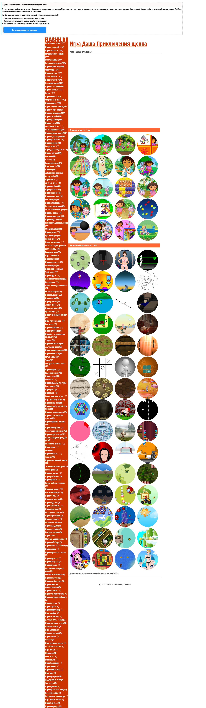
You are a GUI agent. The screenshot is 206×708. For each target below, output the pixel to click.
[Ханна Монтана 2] (125, 270)
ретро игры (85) (52, 146)
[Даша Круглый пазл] (102, 240)
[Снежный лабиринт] (102, 440)
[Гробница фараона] (102, 398)
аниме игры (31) (52, 238)
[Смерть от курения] (102, 270)
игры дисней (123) (53, 116)
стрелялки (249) (52, 69)
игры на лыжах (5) (53, 633)
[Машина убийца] (80, 398)
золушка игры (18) (53, 346)
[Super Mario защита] (80, 526)
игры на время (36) (53, 212)
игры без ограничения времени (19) (55, 335)
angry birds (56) (52, 176)
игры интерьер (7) (53, 561)
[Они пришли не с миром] (102, 505)
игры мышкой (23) (53, 294)
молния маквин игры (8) (56, 538)
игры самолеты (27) (54, 262)
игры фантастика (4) (54, 669)
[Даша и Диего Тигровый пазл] (125, 197)
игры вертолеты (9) (54, 499)
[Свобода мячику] (147, 270)
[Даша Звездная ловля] (147, 218)
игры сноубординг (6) (54, 581)
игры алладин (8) (53, 525)
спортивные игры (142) (55, 99)
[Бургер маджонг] (102, 569)
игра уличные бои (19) (55, 320)
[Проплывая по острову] (102, 312)
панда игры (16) (52, 386)
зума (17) (49, 360)
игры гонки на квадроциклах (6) (53, 585)
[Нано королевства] (147, 398)
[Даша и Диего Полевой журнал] (125, 176)
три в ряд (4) (51, 683)
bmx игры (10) (51, 469)
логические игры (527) (55, 43)
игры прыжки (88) (53, 142)
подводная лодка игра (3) (56, 696)
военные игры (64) (53, 162)
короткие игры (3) (53, 692)
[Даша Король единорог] (147, 197)
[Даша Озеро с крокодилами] (80, 197)
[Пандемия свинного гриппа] (80, 376)
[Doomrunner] (80, 483)
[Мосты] (80, 312)
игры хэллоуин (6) (53, 577)
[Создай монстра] (102, 462)
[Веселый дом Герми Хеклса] (102, 291)
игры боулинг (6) (52, 603)
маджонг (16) (51, 379)
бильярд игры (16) (53, 372)
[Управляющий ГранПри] (147, 462)
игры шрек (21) (52, 298)
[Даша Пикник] (80, 176)
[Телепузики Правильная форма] (80, 440)
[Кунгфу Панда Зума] (102, 547)
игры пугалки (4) (52, 686)
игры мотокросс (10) (54, 489)
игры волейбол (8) (53, 529)
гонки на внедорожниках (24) (56, 287)
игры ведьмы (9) (52, 502)
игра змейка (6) (52, 613)
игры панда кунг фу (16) (55, 382)
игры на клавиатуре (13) (56, 412)
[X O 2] (102, 376)
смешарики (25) (52, 282)
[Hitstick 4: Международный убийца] (147, 312)
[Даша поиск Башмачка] (102, 154)
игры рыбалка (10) (53, 476)
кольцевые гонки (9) (54, 512)
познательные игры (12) (56, 430)
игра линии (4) (51, 649)
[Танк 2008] (147, 483)
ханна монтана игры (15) (56, 396)
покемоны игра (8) (53, 522)
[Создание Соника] (125, 376)
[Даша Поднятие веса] (80, 240)
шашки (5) (49, 639)
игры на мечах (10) (53, 473)
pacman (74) (50, 156)
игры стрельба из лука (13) (55, 423)
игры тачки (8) (51, 535)
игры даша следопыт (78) (56, 149)
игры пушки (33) (52, 232)
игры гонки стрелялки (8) (56, 545)
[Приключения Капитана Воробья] (125, 569)
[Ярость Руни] (125, 419)
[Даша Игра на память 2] (147, 154)
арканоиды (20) (52, 311)
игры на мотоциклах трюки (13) (54, 417)
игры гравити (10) (53, 479)
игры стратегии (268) (54, 66)
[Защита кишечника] (80, 505)
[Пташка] (147, 526)
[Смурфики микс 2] (80, 355)
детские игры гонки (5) (55, 619)
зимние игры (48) (53, 182)
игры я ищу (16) (52, 376)
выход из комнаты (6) (55, 574)
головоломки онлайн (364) (54, 55)
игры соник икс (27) (54, 268)
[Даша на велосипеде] (147, 240)
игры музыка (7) (52, 564)
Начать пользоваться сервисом (24, 30)
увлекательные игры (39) (56, 209)
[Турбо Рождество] (80, 291)
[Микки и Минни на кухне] (80, 569)
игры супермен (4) (53, 676)
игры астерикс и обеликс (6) (56, 598)
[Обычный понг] (147, 419)
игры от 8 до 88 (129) (54, 109)
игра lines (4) (50, 672)
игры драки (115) (52, 123)
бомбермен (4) (51, 659)
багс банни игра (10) (54, 492)
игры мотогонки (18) (54, 343)
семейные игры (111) (54, 126)
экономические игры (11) (56, 466)
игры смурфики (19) (54, 327)
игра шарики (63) (52, 166)
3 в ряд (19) (50, 340)
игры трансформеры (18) (56, 350)
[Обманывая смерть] (80, 334)
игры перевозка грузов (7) (55, 553)
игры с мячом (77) (53, 152)
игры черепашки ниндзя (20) (56, 316)
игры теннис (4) (52, 666)
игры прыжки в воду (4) (56, 689)
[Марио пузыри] (102, 526)
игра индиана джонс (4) (55, 643)
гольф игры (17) (52, 356)
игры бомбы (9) (52, 495)
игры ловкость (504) (54, 50)
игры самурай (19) (53, 330)
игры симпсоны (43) (54, 196)
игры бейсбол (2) (52, 702)
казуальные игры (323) (55, 63)
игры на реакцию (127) (55, 112)
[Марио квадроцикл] (147, 505)
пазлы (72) (50, 159)
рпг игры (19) (51, 324)
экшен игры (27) (52, 265)
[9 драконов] (80, 547)
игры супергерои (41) (54, 202)
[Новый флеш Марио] (147, 547)
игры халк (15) (51, 392)
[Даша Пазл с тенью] (125, 240)
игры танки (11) (52, 447)
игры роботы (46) (53, 189)
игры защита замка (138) (56, 106)
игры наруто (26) (52, 275)
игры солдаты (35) (53, 219)
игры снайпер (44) (53, 192)
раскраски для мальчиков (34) (56, 224)
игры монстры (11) (53, 453)
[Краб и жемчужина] (125, 505)
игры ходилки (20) (53, 308)
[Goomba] (125, 526)
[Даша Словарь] (102, 218)
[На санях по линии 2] (125, 312)
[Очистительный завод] (147, 440)
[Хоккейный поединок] (125, 462)
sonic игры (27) (51, 272)
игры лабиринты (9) (54, 505)
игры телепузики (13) (54, 427)
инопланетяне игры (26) (56, 278)
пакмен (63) (50, 169)
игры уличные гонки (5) (56, 623)
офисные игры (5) (53, 626)
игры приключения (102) (56, 133)
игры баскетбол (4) (53, 662)
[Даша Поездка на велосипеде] (125, 154)
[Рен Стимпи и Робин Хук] (125, 334)
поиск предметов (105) (55, 129)
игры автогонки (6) (53, 616)
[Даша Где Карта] (102, 176)
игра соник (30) (52, 255)
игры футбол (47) (53, 186)
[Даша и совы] (125, 218)
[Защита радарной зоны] (80, 270)
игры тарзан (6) (52, 606)
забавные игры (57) (54, 172)
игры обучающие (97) (55, 136)
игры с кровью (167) (54, 89)
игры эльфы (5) (52, 636)
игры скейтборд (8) (53, 542)
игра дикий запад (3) (54, 699)
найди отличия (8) (53, 532)
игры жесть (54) (52, 179)
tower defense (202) (53, 76)
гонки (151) (50, 93)
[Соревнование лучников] (125, 440)
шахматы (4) (51, 653)
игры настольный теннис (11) (56, 461)
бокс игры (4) (51, 656)
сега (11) (49, 450)
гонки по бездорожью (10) (55, 484)
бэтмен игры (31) (52, 248)
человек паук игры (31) (55, 245)
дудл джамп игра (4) (54, 679)
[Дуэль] (102, 355)
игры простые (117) (53, 119)
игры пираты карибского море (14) (56, 407)
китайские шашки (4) (54, 646)
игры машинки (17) (53, 353)
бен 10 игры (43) (52, 199)
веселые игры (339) (53, 59)
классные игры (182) (54, 83)
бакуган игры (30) (53, 252)
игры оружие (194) (53, 79)
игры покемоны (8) (53, 519)
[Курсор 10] (80, 462)
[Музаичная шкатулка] (147, 334)
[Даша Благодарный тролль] (102, 197)
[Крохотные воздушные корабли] (125, 483)
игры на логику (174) (54, 86)
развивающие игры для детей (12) (56, 439)
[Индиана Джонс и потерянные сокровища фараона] (125, 355)
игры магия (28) (52, 258)
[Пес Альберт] (125, 291)
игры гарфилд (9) (53, 508)
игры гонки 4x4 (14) (53, 402)
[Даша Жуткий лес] (147, 176)
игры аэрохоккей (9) (54, 515)
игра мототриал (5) (53, 629)
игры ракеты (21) (52, 301)
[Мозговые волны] (147, 376)
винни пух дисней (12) (55, 443)
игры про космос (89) (54, 139)
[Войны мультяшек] (125, 547)
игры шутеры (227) (53, 73)
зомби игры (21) (52, 304)
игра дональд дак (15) (55, 399)
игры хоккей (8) (52, 548)
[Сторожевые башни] (102, 334)
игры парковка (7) (53, 558)
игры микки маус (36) (54, 216)
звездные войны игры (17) (55, 365)
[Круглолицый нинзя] (125, 398)
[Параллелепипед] (80, 419)
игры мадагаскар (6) (54, 609)
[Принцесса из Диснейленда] (147, 569)
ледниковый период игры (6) (54, 569)
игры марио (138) (53, 103)
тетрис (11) (50, 456)
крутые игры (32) (53, 235)
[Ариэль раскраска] (147, 291)
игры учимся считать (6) (56, 593)
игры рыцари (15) (53, 389)
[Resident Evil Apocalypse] (147, 355)
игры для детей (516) (54, 47)
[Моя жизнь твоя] (102, 419)
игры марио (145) (53, 96)
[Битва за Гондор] (102, 483)
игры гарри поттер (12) (55, 434)
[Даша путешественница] (80, 218)
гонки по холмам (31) (54, 242)
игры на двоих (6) (53, 590)
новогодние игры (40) (55, 206)
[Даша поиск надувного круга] (80, 154)
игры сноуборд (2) (53, 706)
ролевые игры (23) (53, 291)
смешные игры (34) (53, 228)
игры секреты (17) (53, 369)
